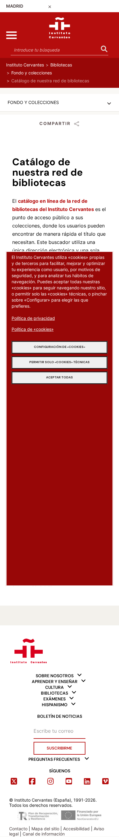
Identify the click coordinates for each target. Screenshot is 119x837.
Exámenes (54, 699)
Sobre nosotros (55, 675)
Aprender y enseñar (55, 681)
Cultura (54, 687)
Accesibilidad (76, 828)
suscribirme (59, 748)
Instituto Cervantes (25, 64)
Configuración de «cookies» (59, 347)
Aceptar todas (59, 377)
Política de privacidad (33, 318)
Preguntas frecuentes (54, 759)
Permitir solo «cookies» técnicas (59, 362)
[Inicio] (59, 26)
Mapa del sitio (45, 828)
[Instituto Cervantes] (28, 650)
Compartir (54, 123)
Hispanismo (54, 704)
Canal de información (44, 833)
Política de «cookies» (33, 329)
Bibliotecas (61, 64)
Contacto (18, 828)
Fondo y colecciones (31, 72)
